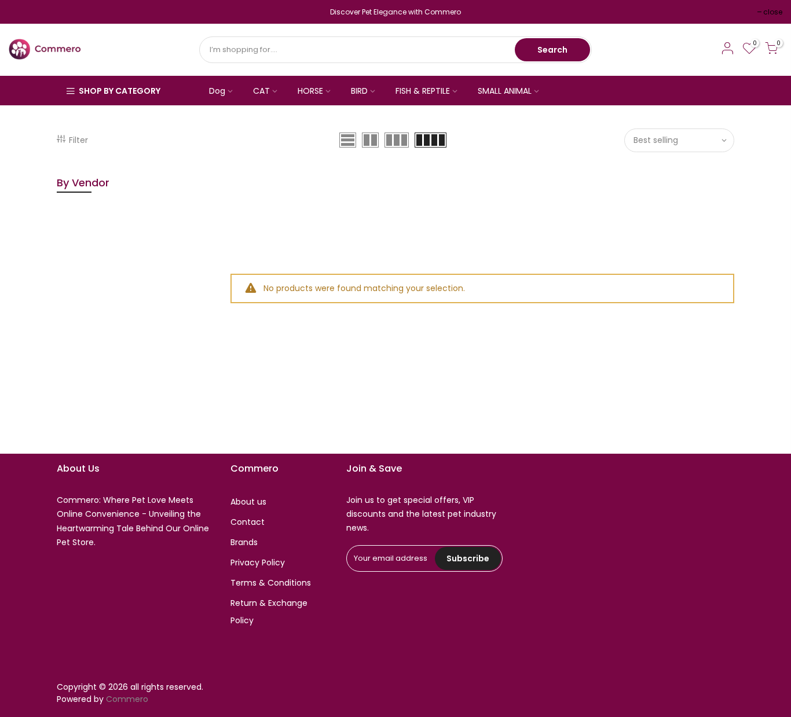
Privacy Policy (257, 562)
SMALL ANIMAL (505, 91)
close (24, 12)
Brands (244, 542)
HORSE (310, 91)
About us (248, 502)
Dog (217, 91)
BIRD (359, 91)
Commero (127, 699)
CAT (261, 91)
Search (552, 50)
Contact (247, 522)
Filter (78, 140)
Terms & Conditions (270, 583)
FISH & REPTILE (422, 91)
